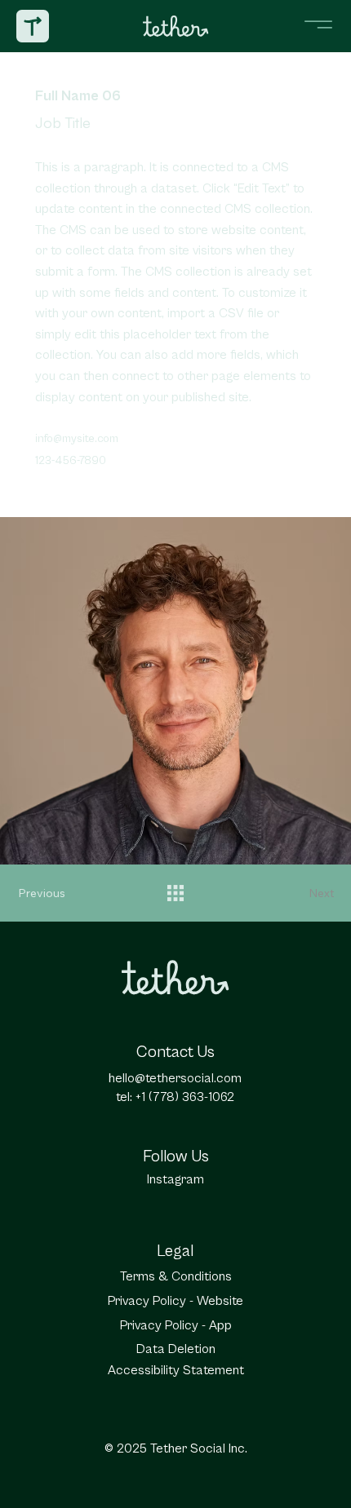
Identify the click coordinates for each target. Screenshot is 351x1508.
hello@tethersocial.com (175, 1078)
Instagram (175, 1179)
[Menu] (318, 25)
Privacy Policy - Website (175, 1301)
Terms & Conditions (176, 1276)
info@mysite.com (76, 438)
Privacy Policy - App (176, 1325)
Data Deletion (175, 1349)
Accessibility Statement (176, 1370)
